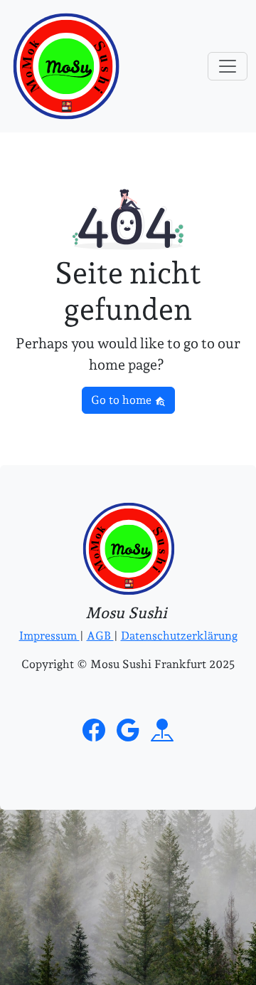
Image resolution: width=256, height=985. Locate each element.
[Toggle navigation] (227, 66)
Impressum (49, 635)
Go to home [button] (122, 400)
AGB (100, 635)
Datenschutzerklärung (179, 635)
